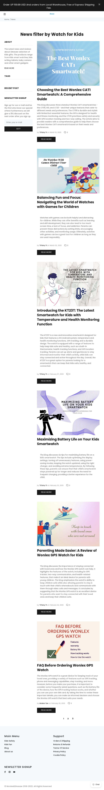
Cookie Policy (59, 755)
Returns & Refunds (61, 744)
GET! (18, 129)
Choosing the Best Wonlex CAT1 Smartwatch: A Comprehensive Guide (64, 94)
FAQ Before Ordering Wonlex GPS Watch (65, 667)
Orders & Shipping (61, 741)
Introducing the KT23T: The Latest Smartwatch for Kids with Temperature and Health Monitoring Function (68, 317)
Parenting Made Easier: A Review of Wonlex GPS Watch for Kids (67, 552)
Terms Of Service (61, 748)
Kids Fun (8, 744)
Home (6, 19)
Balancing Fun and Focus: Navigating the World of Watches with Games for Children (65, 202)
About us (8, 751)
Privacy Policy (59, 751)
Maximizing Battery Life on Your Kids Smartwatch (68, 441)
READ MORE (46, 139)
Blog (6, 748)
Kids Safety (9, 741)
